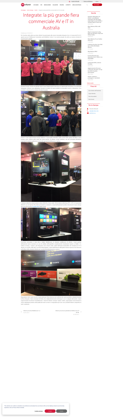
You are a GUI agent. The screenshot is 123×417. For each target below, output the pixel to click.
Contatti (68, 5)
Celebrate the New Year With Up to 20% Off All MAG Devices (95, 46)
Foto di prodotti (92, 96)
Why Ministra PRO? (92, 51)
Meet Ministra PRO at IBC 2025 (94, 27)
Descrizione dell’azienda (94, 90)
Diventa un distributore (88, 1)
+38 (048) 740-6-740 (93, 111)
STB (41, 5)
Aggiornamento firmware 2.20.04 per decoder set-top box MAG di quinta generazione (95, 70)
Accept (50, 411)
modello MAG (35, 206)
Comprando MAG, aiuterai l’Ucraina (94, 63)
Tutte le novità (90, 83)
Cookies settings (39, 411)
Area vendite (96, 5)
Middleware (47, 5)
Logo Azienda (91, 93)
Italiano (97, 1)
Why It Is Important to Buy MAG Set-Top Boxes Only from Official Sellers (95, 33)
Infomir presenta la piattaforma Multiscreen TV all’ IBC (67, 311)
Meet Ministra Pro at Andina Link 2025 (95, 39)
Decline (61, 411)
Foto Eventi (91, 99)
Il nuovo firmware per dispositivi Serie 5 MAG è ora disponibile (95, 57)
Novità (36, 10)
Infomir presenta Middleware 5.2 (31, 310)
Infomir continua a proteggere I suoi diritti (94, 77)
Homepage (23, 10)
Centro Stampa (30, 10)
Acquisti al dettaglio (75, 1)
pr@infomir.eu (92, 113)
